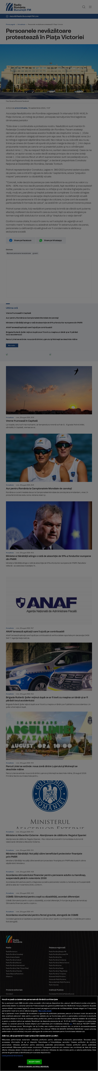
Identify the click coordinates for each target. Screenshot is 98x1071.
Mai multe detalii (45, 1011)
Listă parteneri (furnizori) (12, 1056)
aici (71, 1024)
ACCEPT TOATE (34, 1062)
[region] (49, 1033)
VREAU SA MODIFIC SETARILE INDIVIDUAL (33, 1066)
